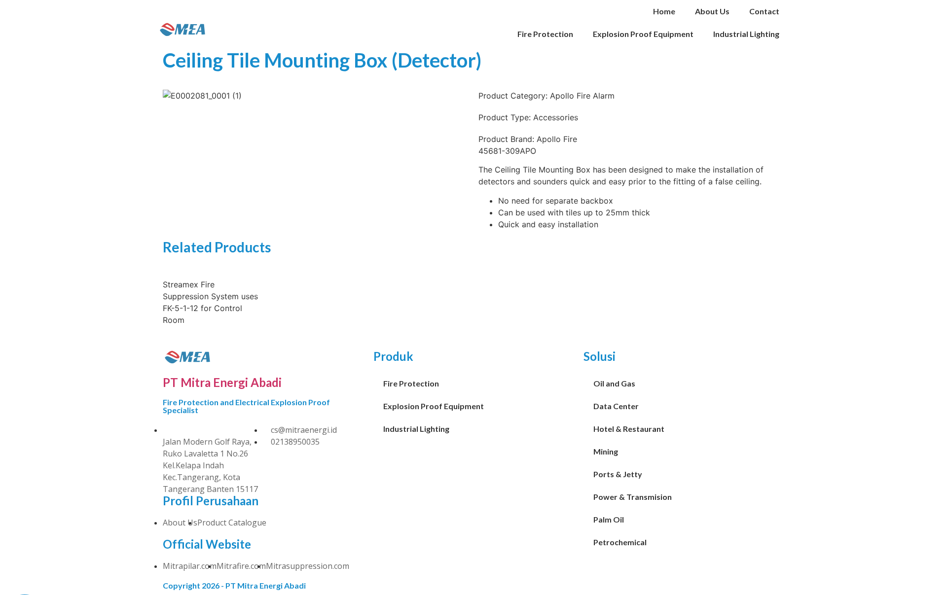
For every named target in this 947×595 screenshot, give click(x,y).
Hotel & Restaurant (628, 428)
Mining (605, 451)
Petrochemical (620, 542)
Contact (764, 11)
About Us (712, 11)
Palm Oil (608, 519)
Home (664, 11)
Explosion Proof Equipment (643, 33)
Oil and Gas (614, 383)
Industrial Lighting (746, 33)
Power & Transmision (632, 496)
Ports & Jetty (617, 474)
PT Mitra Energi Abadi (222, 382)
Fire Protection (545, 33)
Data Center (616, 406)
